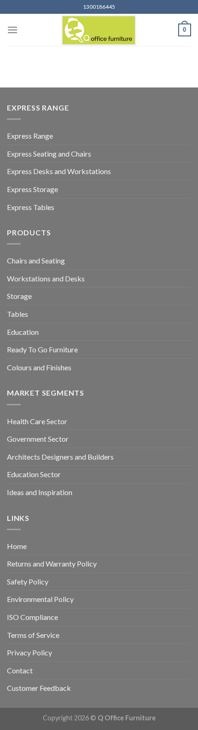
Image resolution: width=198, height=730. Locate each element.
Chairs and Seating (36, 260)
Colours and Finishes (39, 367)
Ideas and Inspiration (39, 492)
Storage (19, 296)
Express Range (30, 135)
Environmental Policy (40, 599)
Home (17, 546)
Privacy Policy (29, 652)
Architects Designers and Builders (60, 456)
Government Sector (38, 438)
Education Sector (34, 474)
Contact (20, 670)
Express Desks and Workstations (59, 171)
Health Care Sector (37, 421)
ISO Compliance (32, 617)
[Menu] (12, 29)
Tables (17, 314)
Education (23, 331)
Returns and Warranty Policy (52, 563)
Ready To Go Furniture (42, 349)
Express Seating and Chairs (49, 153)
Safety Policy (27, 581)
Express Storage (32, 189)
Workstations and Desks (46, 278)
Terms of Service (33, 635)
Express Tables (30, 207)
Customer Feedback (39, 687)
